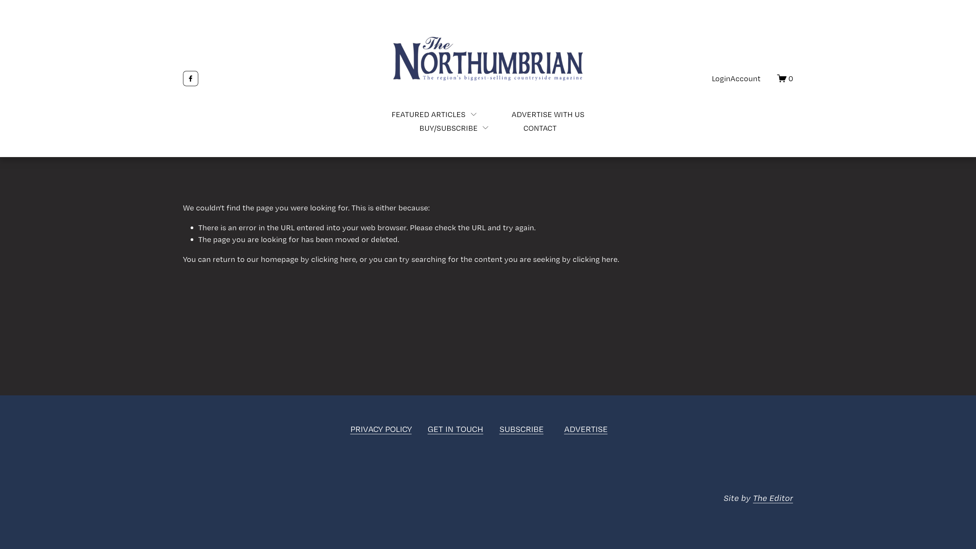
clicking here (333, 259)
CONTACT (540, 128)
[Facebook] (190, 78)
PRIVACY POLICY (381, 429)
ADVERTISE (586, 429)
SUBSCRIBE (521, 429)
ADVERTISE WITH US (548, 114)
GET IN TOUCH (455, 429)
